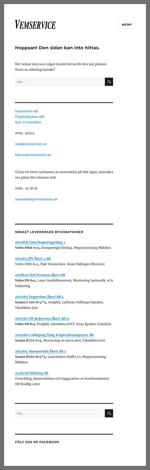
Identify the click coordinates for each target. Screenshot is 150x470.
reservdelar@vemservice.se (36, 199)
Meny (127, 24)
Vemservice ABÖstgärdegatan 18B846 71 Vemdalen (29, 116)
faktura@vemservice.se (33, 155)
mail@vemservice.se (31, 144)
